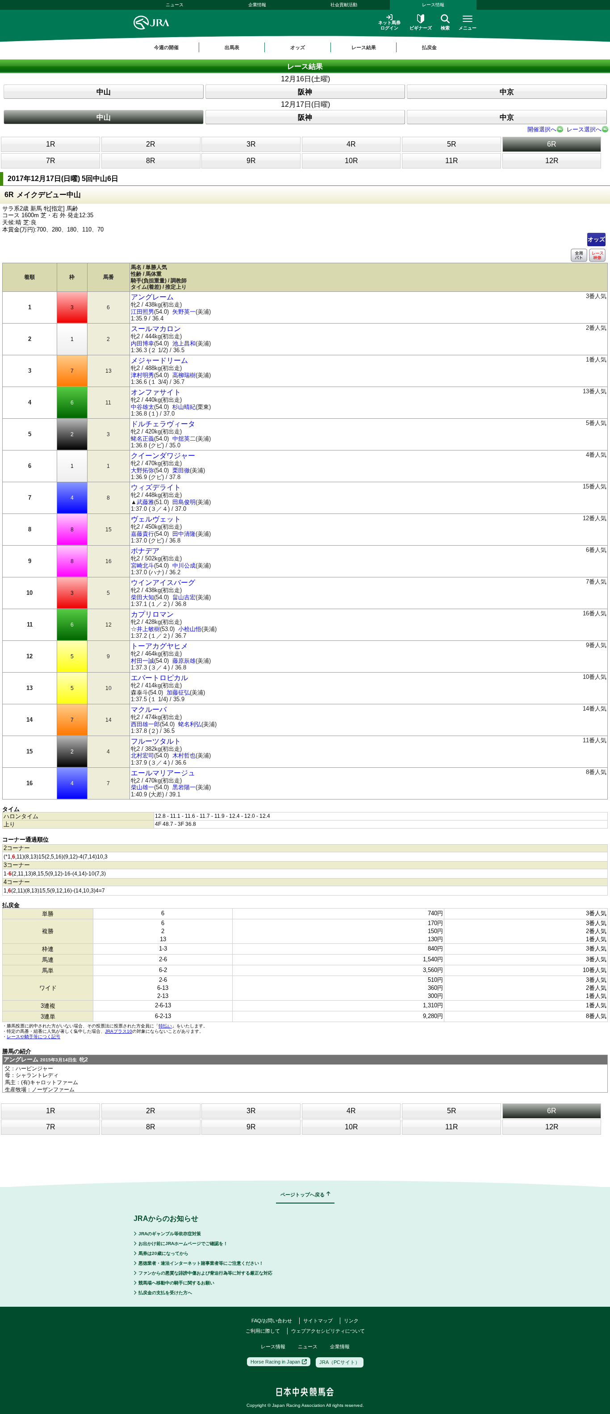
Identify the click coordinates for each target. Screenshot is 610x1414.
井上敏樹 (148, 629)
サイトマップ (318, 1320)
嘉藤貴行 (142, 533)
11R (451, 160)
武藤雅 (145, 502)
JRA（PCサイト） (339, 1362)
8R (150, 160)
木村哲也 (184, 755)
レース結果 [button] (363, 47)
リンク (351, 1320)
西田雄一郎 (145, 724)
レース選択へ (584, 129)
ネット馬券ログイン (389, 25)
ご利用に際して (263, 1331)
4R (351, 144)
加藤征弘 (178, 692)
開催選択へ (541, 129)
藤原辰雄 (184, 660)
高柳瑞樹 (184, 375)
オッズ (596, 239)
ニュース (175, 4)
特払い (165, 1025)
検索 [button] (445, 27)
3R (251, 144)
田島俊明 (184, 502)
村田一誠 (142, 660)
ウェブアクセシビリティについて (328, 1331)
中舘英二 (184, 438)
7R (50, 160)
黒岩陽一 (184, 787)
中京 (507, 92)
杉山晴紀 (184, 407)
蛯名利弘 (189, 724)
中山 (103, 92)
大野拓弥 (142, 470)
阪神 (305, 92)
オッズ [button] (297, 47)
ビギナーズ (420, 27)
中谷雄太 (142, 407)
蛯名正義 (142, 438)
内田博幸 (142, 343)
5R (451, 144)
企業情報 (257, 4)
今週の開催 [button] (166, 47)
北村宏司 (142, 755)
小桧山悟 (189, 629)
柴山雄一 (142, 787)
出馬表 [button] (232, 47)
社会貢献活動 (343, 4)
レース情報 (433, 4)
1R (50, 144)
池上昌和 (184, 343)
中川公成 (184, 565)
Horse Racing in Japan (275, 1361)
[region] (305, 47)
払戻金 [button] (429, 47)
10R (351, 160)
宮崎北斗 (142, 565)
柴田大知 (142, 597)
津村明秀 (142, 375)
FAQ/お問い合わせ (271, 1320)
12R (552, 160)
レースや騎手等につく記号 (33, 1036)
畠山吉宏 (184, 597)
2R (150, 144)
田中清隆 (184, 533)
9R (251, 160)
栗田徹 (181, 470)
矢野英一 (184, 311)
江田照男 (142, 311)
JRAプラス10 (118, 1031)
